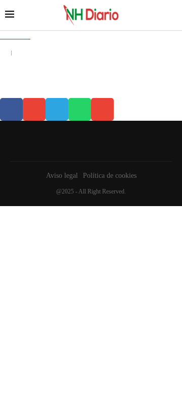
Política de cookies (109, 175)
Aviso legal (62, 175)
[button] (11, 109)
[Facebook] (88, 141)
